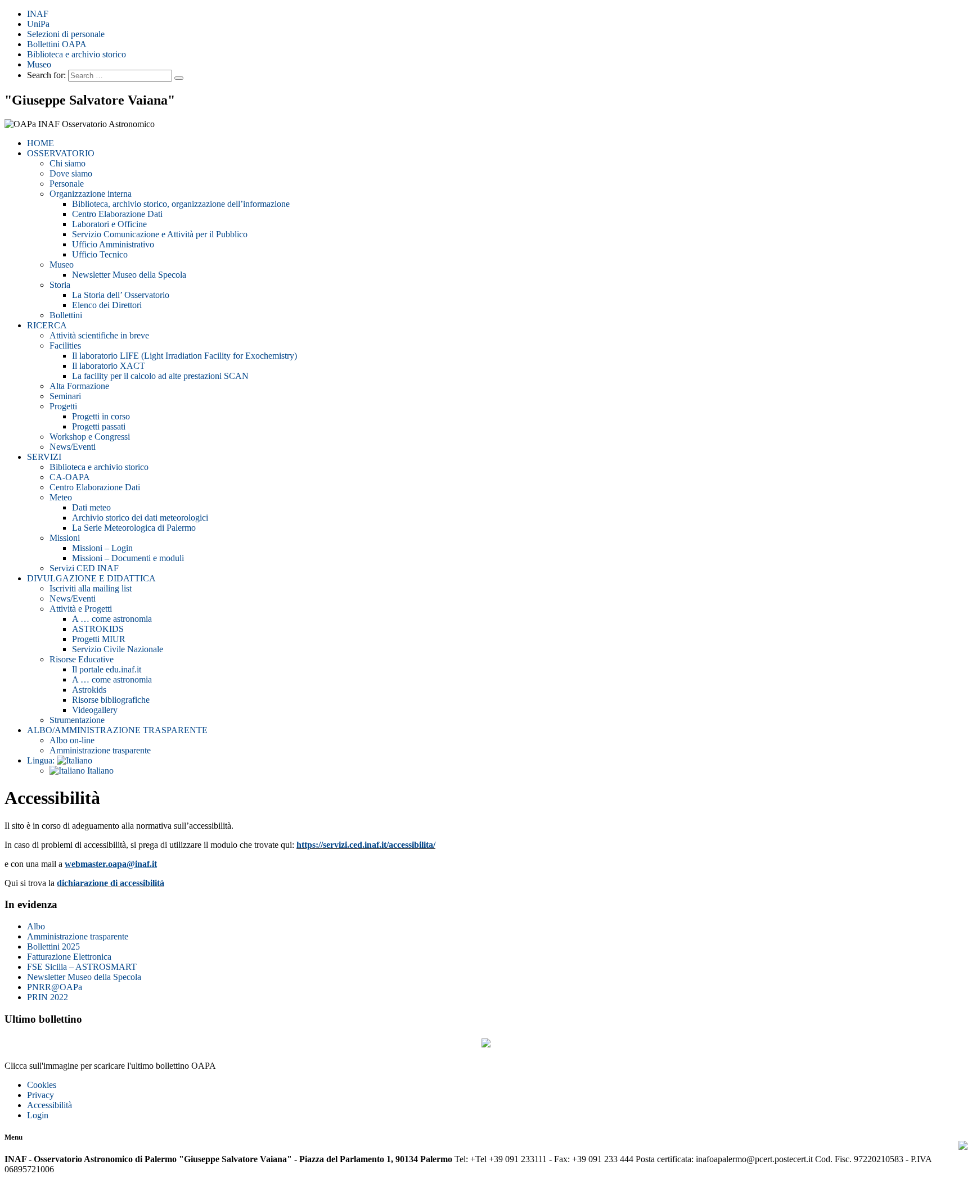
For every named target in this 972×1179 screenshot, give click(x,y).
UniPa (38, 24)
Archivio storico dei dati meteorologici (140, 517)
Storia (60, 285)
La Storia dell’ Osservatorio (120, 295)
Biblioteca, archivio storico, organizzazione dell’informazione (181, 204)
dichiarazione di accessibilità (110, 883)
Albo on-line (72, 740)
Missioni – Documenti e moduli (128, 558)
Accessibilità (49, 1105)
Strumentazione (77, 720)
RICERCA (47, 325)
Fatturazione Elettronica (69, 956)
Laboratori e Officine (109, 224)
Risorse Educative (82, 659)
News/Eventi (73, 446)
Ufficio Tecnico (100, 254)
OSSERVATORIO (60, 153)
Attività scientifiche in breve (99, 335)
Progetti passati (98, 426)
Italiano (99, 770)
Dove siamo (71, 173)
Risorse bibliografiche (111, 699)
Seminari (65, 396)
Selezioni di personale (66, 34)
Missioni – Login (102, 548)
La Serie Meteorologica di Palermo (134, 527)
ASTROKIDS (98, 629)
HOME (40, 143)
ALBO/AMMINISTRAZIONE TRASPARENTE (117, 730)
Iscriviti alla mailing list (91, 588)
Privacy (40, 1095)
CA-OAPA (70, 477)
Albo (36, 926)
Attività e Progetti (81, 608)
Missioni (65, 538)
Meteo (61, 497)
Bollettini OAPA (57, 44)
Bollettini (66, 315)
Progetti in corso (101, 416)
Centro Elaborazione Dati (117, 214)
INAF (37, 14)
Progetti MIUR (98, 639)
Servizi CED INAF (84, 568)
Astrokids (89, 689)
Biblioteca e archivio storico (76, 54)
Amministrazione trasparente (100, 750)
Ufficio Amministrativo (113, 244)
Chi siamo (68, 163)
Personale (67, 183)
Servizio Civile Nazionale (117, 649)
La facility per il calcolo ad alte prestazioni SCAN (160, 376)
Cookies (41, 1085)
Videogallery (95, 710)
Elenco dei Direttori (107, 305)
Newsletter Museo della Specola (129, 274)
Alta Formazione (79, 386)
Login (37, 1115)
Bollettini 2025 (53, 946)
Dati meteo (91, 507)
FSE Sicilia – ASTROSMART (82, 967)
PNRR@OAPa (54, 987)
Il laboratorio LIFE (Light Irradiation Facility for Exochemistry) (184, 355)
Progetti (63, 406)
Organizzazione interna (91, 193)
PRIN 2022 (47, 997)
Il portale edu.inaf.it (106, 669)
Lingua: (42, 760)
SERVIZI (44, 457)
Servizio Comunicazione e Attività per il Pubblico (160, 234)
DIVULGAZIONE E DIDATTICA (91, 578)
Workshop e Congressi (90, 436)
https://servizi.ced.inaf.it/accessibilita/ (365, 845)
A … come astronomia (112, 619)
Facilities (65, 345)
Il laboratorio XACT (108, 366)
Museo (39, 64)
